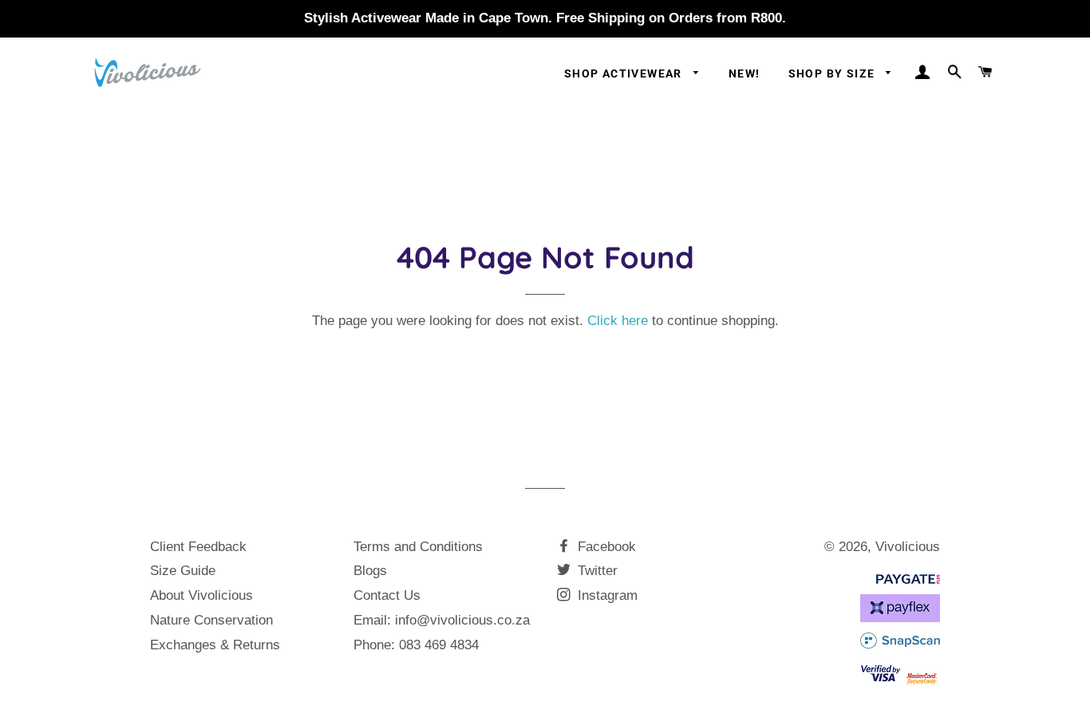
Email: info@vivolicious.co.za (441, 620)
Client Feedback (198, 546)
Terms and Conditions (418, 546)
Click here (617, 320)
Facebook (605, 546)
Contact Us (387, 595)
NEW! (744, 73)
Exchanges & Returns (215, 645)
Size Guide (182, 570)
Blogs (370, 570)
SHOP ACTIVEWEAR (624, 73)
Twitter (596, 570)
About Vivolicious (201, 595)
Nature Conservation (211, 620)
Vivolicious (907, 546)
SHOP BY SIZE (833, 73)
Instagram (606, 595)
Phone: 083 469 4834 (416, 645)
